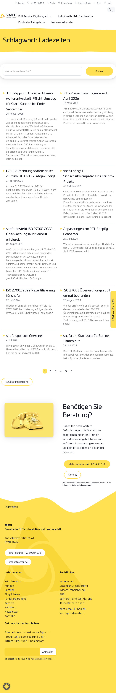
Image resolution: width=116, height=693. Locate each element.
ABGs (23, 659)
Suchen (99, 71)
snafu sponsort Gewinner (24, 335)
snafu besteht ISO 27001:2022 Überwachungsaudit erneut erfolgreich (29, 234)
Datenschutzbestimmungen (43, 659)
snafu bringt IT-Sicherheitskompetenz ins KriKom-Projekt (88, 176)
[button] (36, 16)
